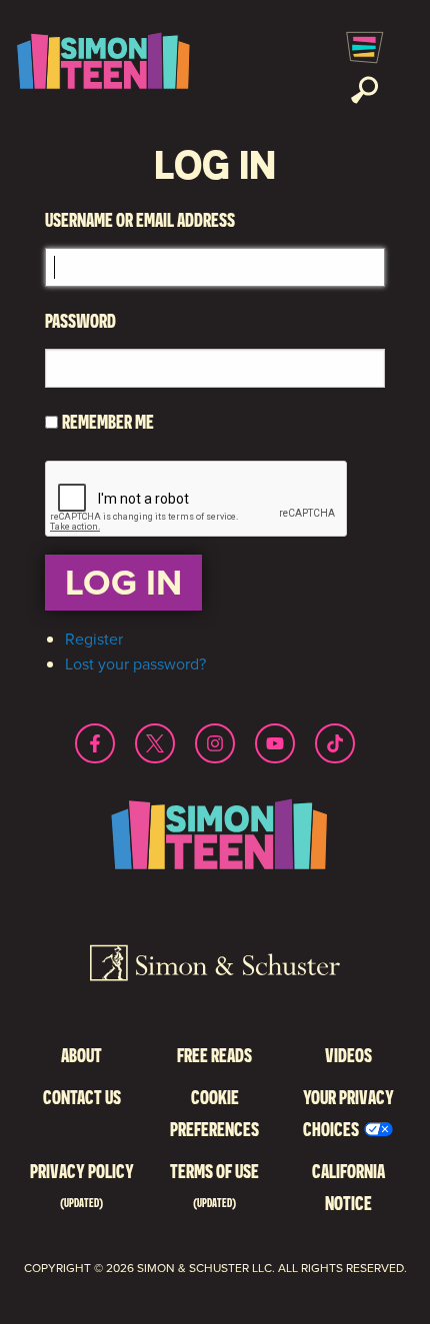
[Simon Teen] (100, 68)
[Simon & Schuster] (215, 966)
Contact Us (82, 1096)
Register (94, 639)
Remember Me (108, 421)
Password (80, 320)
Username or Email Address (140, 219)
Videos (348, 1054)
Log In (123, 582)
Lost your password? (135, 664)
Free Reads (214, 1054)
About (81, 1054)
